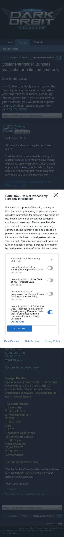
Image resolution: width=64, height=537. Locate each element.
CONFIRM (19, 328)
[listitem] (32, 259)
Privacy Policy (52, 341)
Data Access (32, 341)
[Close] (57, 196)
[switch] (50, 268)
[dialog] (32, 268)
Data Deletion (12, 341)
